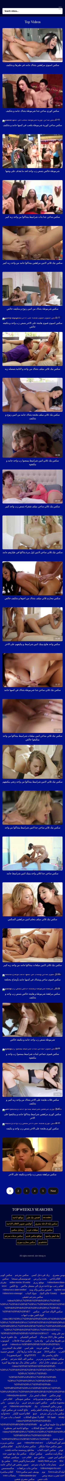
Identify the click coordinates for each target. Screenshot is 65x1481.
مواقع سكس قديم (34, 1236)
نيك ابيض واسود (52, 1236)
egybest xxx (59, 1289)
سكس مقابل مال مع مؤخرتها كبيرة (19, 1362)
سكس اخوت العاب (46, 1450)
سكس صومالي (22, 1399)
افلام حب (26, 1457)
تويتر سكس (55, 1395)
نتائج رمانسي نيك (50, 1355)
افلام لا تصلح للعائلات (34, 1417)
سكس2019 (49, 1351)
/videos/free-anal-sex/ (33, 1442)
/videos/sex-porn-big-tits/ (20, 1406)
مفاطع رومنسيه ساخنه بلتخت (19, 1450)
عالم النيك (44, 1293)
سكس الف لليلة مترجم (21, 1359)
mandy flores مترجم (47, 1461)
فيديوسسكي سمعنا (21, 1278)
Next (53, 1190)
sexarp (61, 1417)
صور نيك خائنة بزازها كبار (29, 1351)
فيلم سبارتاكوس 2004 (24, 1461)
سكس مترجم (22, 1275)
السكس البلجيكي (28, 1337)
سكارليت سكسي (53, 1453)
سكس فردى (47, 1230)
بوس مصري (59, 1275)
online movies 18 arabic (20, 1282)
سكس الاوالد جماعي (52, 1311)
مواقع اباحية (18, 1217)
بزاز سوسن (13, 1402)
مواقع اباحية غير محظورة (16, 1428)
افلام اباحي (55, 1278)
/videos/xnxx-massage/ (12, 1293)
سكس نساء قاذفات (21, 1340)
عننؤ (35, 1413)
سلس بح (6, 1461)
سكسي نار (57, 1348)
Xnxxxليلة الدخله (56, 1472)
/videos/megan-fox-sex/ (50, 1468)
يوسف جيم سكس (30, 1472)
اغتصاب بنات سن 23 (11, 1417)
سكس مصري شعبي (24, 1479)
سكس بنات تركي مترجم (52, 1413)
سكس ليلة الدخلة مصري (46, 1223)
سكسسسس (7, 1468)
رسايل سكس (17, 1230)
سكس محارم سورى (26, 1242)
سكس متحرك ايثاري (26, 1446)
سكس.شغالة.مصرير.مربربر (50, 1359)
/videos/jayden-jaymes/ (16, 1395)
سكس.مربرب (7, 1442)
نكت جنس (42, 1479)
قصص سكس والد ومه (40, 1289)
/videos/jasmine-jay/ (27, 1475)
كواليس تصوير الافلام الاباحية (19, 1223)
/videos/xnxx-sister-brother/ (15, 1289)
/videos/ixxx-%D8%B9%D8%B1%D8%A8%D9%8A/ (35, 1344)
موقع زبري (38, 1282)
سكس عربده (43, 1348)
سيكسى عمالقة (11, 1457)
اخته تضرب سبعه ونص (53, 1475)
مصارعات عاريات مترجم (43, 1464)
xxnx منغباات (9, 1475)
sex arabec (47, 1217)
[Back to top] (61, 1474)
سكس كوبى (6, 1275)
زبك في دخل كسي (40, 1275)
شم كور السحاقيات (55, 1442)
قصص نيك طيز (33, 1217)
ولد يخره (38, 1340)
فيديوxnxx (43, 1242)
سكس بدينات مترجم (14, 1236)
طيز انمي (29, 1348)
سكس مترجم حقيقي (32, 1297)
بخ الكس (14, 1286)
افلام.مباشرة (6, 1472)
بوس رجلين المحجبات (51, 1406)
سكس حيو (39, 1457)
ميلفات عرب (32, 1230)
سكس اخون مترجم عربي (34, 1402)
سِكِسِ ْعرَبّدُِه (35, 1453)
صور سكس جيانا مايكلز (50, 1446)
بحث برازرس (40, 1278)
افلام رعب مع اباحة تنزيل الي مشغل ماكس (42, 1286)
